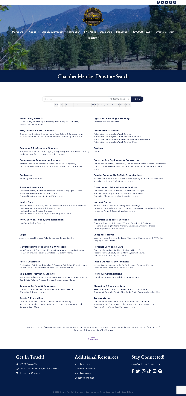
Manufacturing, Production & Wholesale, (38, 253)
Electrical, (141, 265)
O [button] (98, 105)
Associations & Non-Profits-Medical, (110, 181)
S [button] (109, 105)
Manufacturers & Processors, (32, 250)
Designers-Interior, (28, 154)
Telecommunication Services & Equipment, (56, 164)
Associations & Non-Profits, (106, 178)
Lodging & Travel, (101, 241)
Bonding (70, 238)
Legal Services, (36, 238)
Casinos (98, 148)
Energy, (149, 265)
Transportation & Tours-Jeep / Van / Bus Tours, (129, 301)
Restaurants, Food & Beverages (37, 286)
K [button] (87, 105)
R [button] (107, 105)
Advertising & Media (31, 118)
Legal (22, 234)
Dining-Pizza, (67, 289)
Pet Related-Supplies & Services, (47, 265)
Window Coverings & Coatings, (137, 223)
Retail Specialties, (102, 289)
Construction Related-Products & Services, (113, 166)
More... (41, 124)
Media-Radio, (25, 122)
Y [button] (126, 105)
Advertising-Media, (52, 122)
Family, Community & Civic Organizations (118, 175)
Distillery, (62, 253)
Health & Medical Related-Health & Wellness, (65, 205)
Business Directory (34, 327)
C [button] (66, 105)
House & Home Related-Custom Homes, (113, 208)
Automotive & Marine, (140, 139)
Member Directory (85, 368)
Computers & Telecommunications (39, 160)
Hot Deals (83, 327)
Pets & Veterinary (29, 261)
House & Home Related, (105, 205)
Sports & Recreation (31, 298)
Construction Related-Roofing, (148, 166)
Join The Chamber (105, 330)
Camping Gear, (26, 307)
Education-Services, (103, 191)
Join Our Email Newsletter (145, 364)
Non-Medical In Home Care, (130, 250)
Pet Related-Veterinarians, (75, 265)
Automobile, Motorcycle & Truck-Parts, (111, 139)
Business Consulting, (80, 151)
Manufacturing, (54, 250)
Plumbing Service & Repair (31, 178)
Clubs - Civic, (147, 178)
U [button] (115, 105)
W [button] (121, 105)
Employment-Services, (48, 154)
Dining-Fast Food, (52, 289)
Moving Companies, (103, 304)
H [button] (80, 105)
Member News (83, 373)
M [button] (93, 105)
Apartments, (81, 277)
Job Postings (140, 327)
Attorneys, (24, 238)
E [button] (72, 105)
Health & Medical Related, (31, 205)
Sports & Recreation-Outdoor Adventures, (38, 304)
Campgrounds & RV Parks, (150, 238)
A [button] (61, 105)
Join (172, 32)
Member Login (83, 364)
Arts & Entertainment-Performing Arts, (58, 136)
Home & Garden (103, 202)
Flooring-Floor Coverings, (129, 205)
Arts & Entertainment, (44, 134)
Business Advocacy (52, 32)
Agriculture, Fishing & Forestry (112, 118)
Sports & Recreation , (29, 301)
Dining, (22, 289)
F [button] (74, 105)
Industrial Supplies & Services (111, 219)
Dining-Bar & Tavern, (29, 292)
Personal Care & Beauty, (105, 250)
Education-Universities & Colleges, (128, 191)
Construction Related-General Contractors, (146, 164)
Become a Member (85, 378)
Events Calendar (69, 327)
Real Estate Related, (28, 277)
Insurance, (41, 191)
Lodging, (122, 238)
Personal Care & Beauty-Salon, (108, 253)
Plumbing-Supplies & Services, (108, 223)
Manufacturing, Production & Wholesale (43, 247)
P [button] (101, 105)
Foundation (73, 32)
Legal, (63, 238)
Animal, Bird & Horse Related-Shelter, (36, 268)
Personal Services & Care (108, 247)
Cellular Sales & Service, (30, 166)
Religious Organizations (108, 274)
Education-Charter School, (132, 193)
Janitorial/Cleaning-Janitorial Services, (118, 265)
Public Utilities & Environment (111, 261)
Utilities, (97, 265)
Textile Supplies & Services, (106, 228)
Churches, (98, 277)
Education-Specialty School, (107, 193)
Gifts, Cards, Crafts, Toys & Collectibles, (137, 292)
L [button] (90, 105)
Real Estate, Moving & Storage (37, 274)
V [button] (118, 105)
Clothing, (115, 289)
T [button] (112, 105)
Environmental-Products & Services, (110, 268)
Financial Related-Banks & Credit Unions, (38, 193)
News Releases (52, 327)
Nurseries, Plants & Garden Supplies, (111, 211)
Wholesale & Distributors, (73, 250)
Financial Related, (27, 191)
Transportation (102, 298)
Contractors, (120, 164)
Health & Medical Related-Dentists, (35, 211)
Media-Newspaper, (28, 124)
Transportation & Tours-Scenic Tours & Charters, (135, 304)
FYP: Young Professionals (98, 32)
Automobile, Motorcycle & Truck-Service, (112, 134)
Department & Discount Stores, (134, 289)
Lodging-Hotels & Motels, (105, 238)
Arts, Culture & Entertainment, (69, 134)
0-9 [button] (56, 105)
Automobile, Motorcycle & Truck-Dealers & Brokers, (117, 136)
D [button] (69, 105)
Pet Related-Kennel (64, 268)
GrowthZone (127, 392)
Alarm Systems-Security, (134, 253)
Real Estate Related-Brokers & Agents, (57, 277)
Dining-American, (35, 289)
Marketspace (127, 327)
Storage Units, (61, 280)
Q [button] (104, 105)
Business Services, (28, 151)
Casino (97, 151)
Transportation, (100, 301)
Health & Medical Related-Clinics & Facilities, (40, 208)
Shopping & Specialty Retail (110, 286)
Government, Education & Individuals (116, 187)
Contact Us (153, 327)
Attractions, (132, 238)
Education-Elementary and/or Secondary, (113, 196)
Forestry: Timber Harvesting (106, 122)
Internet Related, (27, 164)
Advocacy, (158, 178)
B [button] (64, 105)
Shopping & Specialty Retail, (107, 292)
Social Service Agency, (130, 178)
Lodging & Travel (104, 234)
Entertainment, (26, 134)
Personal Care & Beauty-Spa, (107, 255)
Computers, (47, 166)
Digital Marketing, (70, 122)
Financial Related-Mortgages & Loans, (64, 191)
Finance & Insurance (31, 187)
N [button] (96, 105)
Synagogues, (110, 277)
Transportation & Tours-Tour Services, (111, 307)
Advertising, (38, 122)
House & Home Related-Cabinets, (148, 208)
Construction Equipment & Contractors (116, 160)
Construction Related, (104, 164)
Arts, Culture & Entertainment (36, 130)
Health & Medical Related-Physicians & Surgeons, (42, 213)
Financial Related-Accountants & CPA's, (37, 196)
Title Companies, (51, 238)
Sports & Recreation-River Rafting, (55, 301)
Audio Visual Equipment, (65, 166)
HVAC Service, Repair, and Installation (41, 219)
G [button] (77, 105)
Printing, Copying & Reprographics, (53, 151)
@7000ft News (141, 32)
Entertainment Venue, (29, 136)
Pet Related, (25, 265)
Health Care (26, 202)
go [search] (138, 99)
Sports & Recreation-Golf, (71, 304)
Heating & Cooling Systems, (106, 226)
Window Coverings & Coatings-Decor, (137, 226)
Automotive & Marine (106, 130)
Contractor (25, 175)
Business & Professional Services (38, 148)
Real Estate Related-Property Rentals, (36, 280)
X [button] (124, 105)
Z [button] (129, 105)
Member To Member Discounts (104, 327)
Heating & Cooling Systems (32, 223)
